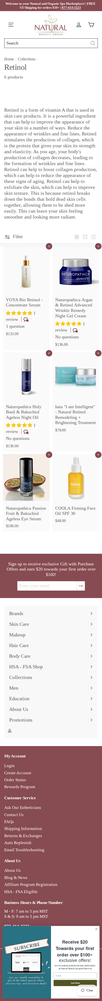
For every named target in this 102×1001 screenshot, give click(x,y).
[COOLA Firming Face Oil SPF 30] (75, 490)
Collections (26, 59)
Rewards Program (19, 786)
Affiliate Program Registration (30, 884)
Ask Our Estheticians (22, 807)
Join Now (75, 983)
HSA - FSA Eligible (21, 891)
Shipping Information (23, 828)
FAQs (9, 821)
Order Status (15, 779)
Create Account (17, 773)
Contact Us (14, 814)
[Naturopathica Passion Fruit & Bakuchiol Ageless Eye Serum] (26, 492)
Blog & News (15, 877)
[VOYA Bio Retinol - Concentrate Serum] (26, 292)
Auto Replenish (17, 842)
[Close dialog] (96, 929)
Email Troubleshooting (24, 850)
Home (9, 59)
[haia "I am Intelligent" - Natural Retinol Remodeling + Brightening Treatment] (75, 394)
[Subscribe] (80, 586)
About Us (12, 870)
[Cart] (92, 25)
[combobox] (51, 43)
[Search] (93, 43)
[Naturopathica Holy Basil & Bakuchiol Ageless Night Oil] (26, 401)
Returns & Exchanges (23, 835)
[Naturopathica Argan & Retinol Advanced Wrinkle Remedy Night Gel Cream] (75, 298)
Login (9, 765)
